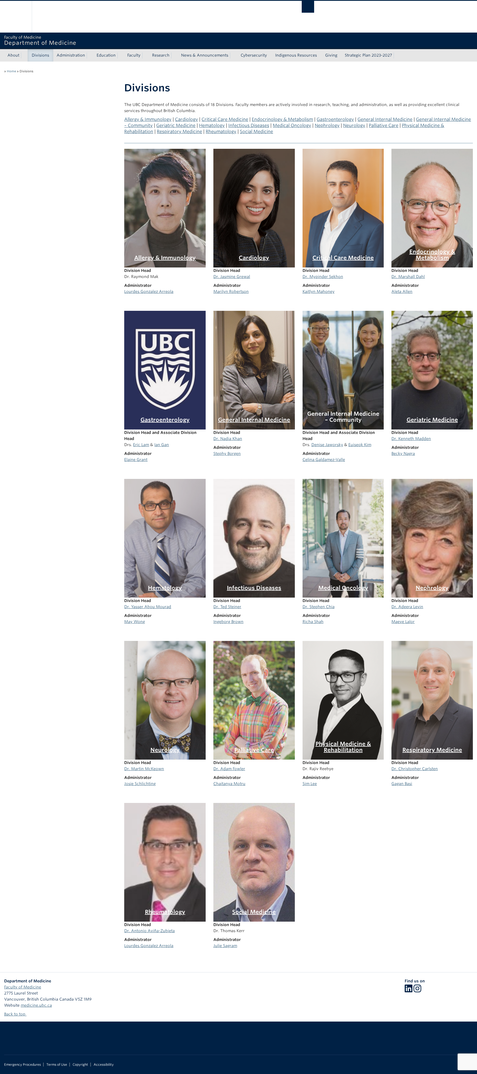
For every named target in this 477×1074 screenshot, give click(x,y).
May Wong (134, 621)
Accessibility (104, 1065)
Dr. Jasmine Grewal (231, 276)
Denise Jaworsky (327, 444)
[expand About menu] (24, 55)
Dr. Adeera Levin (407, 606)
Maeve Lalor (403, 621)
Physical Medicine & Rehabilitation (343, 747)
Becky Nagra (403, 453)
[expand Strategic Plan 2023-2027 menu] (397, 55)
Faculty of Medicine (22, 987)
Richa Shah (313, 621)
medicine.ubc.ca (36, 1005)
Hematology (212, 125)
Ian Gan (161, 444)
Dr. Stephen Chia (319, 606)
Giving (331, 55)
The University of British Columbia (16, 17)
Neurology (354, 125)
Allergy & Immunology (147, 119)
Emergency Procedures (22, 1065)
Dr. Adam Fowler (229, 769)
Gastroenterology (335, 119)
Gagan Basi (401, 783)
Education (106, 55)
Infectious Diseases (248, 125)
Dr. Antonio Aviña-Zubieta (149, 931)
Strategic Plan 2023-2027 (368, 55)
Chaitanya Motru (229, 783)
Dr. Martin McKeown (144, 769)
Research (160, 55)
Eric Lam (141, 444)
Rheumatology (221, 131)
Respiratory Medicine (179, 131)
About (13, 55)
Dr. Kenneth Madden (411, 438)
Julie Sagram (225, 945)
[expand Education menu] (120, 55)
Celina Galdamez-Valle (324, 459)
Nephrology (327, 125)
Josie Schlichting (140, 783)
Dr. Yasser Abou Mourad (147, 606)
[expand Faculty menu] (145, 55)
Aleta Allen (401, 291)
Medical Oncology (292, 125)
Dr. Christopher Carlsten (414, 769)
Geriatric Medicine (175, 125)
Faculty (134, 55)
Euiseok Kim (359, 444)
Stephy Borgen (227, 453)
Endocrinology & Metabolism (282, 119)
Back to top (15, 1014)
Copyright (80, 1065)
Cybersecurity (254, 55)
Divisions (40, 55)
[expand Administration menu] (90, 55)
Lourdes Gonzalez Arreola (148, 291)
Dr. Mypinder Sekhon (323, 276)
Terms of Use (56, 1065)
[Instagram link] (417, 990)
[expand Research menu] (174, 55)
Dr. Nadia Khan (227, 438)
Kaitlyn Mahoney (319, 291)
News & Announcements (204, 55)
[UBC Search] (308, 7)
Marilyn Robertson (231, 291)
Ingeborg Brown (228, 621)
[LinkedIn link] (408, 990)
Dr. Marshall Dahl (408, 276)
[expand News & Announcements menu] (233, 55)
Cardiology (186, 119)
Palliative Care (383, 125)
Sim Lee (310, 783)
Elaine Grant (135, 459)
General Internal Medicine (384, 119)
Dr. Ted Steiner (227, 606)
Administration (71, 55)
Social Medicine (256, 131)
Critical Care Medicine (225, 119)
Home (11, 71)
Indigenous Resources (296, 55)
